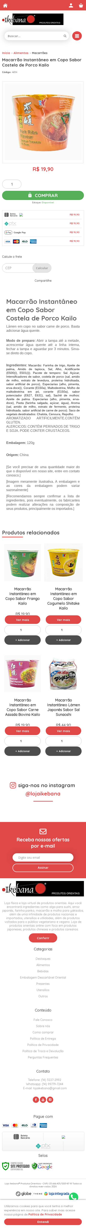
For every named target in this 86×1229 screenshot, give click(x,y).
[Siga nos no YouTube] (43, 1100)
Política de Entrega (43, 1039)
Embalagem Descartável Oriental (43, 977)
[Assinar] (43, 868)
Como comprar (43, 1032)
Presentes (43, 984)
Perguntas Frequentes (43, 1057)
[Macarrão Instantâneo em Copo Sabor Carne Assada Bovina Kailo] (22, 705)
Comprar (46, 195)
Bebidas (43, 971)
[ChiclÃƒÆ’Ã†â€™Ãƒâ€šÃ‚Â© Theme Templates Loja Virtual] (29, 1193)
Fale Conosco (43, 1020)
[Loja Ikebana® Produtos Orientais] (32, 19)
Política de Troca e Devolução (43, 1051)
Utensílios (43, 990)
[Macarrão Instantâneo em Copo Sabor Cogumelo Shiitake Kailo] (63, 594)
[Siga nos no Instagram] (50, 1100)
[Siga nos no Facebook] (36, 1100)
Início (6, 53)
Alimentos (21, 53)
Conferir (43, 938)
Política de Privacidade (43, 1045)
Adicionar (24, 640)
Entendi (43, 1222)
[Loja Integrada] (56, 1194)
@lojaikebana (43, 793)
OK (42, 268)
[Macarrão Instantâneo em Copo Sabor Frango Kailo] (22, 594)
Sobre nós (43, 1026)
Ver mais (22, 620)
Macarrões (39, 53)
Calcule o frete (12, 257)
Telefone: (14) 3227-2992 (44, 1080)
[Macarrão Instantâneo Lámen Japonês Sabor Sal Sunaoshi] (63, 705)
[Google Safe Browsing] (42, 1166)
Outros (43, 996)
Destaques (43, 959)
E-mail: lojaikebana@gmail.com (44, 1088)
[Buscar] (65, 35)
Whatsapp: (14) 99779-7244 (44, 1084)
